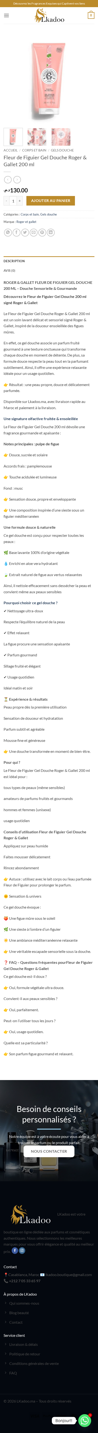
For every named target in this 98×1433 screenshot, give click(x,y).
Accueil (11, 150)
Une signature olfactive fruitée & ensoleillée (41, 418)
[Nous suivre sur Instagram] (22, 1250)
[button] (6, 15)
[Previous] (11, 79)
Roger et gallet (26, 222)
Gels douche (62, 150)
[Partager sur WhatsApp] (8, 232)
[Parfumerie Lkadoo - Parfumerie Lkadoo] (49, 15)
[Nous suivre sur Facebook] (15, 1250)
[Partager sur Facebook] (16, 232)
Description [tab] (14, 261)
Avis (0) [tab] (9, 270)
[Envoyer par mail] (34, 232)
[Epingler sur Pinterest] (42, 232)
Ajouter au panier (50, 200)
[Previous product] (17, 179)
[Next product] (7, 179)
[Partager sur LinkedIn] (51, 232)
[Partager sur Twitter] (25, 232)
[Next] (86, 79)
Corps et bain (34, 150)
